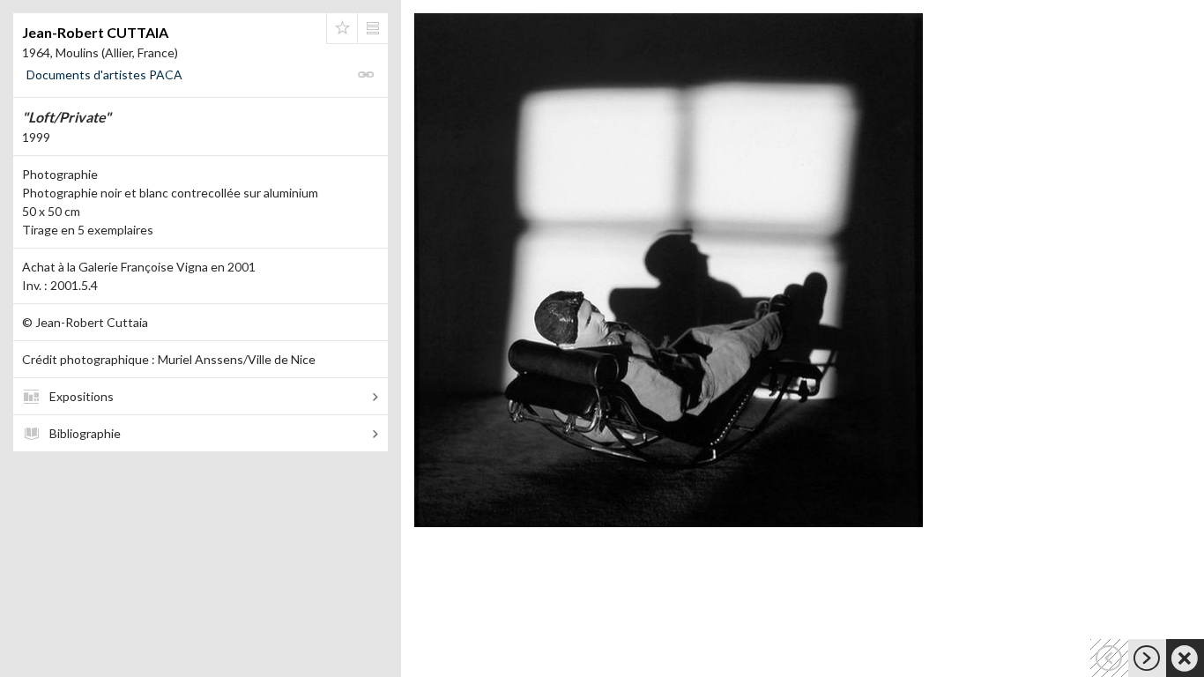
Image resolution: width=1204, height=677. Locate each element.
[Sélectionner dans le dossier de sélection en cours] (342, 28)
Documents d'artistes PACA (104, 74)
